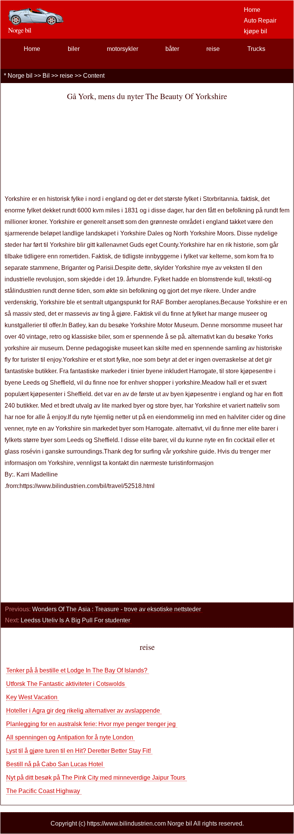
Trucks (256, 49)
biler (74, 49)
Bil (46, 75)
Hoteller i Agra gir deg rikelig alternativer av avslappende (84, 710)
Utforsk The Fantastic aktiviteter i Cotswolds (66, 684)
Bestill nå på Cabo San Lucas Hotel (55, 764)
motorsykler (122, 49)
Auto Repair (260, 20)
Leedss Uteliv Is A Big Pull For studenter (76, 620)
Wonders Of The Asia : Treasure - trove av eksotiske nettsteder (117, 609)
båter (172, 49)
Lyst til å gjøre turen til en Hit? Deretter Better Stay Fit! (79, 750)
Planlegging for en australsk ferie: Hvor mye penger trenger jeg (91, 724)
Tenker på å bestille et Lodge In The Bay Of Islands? (77, 670)
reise (213, 49)
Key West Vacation (32, 697)
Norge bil (20, 75)
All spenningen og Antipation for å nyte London (70, 737)
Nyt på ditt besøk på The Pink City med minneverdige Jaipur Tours (96, 777)
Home (252, 10)
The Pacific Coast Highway (44, 791)
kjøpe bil (255, 31)
